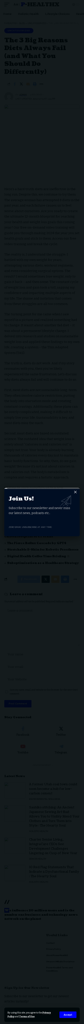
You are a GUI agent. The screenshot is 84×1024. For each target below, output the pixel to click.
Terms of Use (27, 1016)
